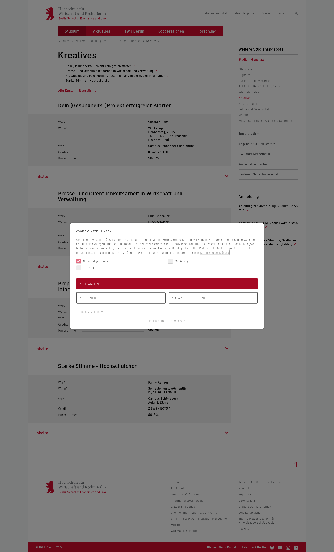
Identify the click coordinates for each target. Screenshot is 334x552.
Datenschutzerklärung (214, 252)
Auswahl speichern (188, 298)
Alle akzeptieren (94, 283)
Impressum (156, 321)
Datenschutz (177, 321)
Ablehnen (87, 298)
